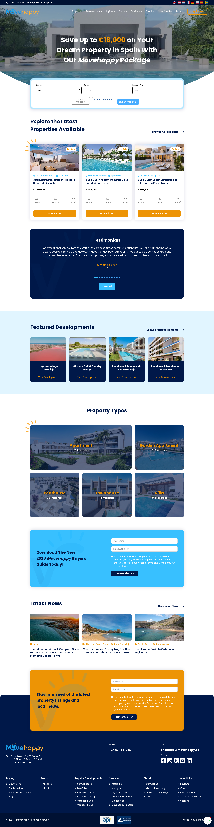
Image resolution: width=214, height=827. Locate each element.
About (149, 11)
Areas (122, 11)
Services (135, 11)
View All (107, 286)
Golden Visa (118, 800)
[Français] (188, 2)
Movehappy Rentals (122, 805)
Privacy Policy (121, 566)
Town (86, 85)
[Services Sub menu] (141, 11)
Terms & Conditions (190, 796)
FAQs (11, 796)
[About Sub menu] (153, 11)
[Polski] (197, 2)
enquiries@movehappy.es (41, 2)
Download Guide (125, 573)
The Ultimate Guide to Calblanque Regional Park (155, 650)
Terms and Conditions (158, 562)
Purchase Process (18, 788)
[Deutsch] (192, 2)
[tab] (96, 277)
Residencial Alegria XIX (89, 796)
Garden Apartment (159, 445)
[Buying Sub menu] (114, 11)
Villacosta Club (85, 805)
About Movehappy (155, 788)
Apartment (81, 445)
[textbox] (40, 90)
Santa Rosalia (84, 783)
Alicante (47, 783)
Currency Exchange (122, 796)
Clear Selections (103, 99)
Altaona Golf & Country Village (87, 367)
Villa (159, 493)
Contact (184, 788)
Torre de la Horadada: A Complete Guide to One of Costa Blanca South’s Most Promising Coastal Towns (54, 652)
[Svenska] (206, 2)
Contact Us (152, 783)
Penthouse (55, 493)
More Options (80, 100)
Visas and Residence (20, 792)
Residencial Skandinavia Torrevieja (165, 367)
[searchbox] (107, 90)
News (149, 796)
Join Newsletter (124, 716)
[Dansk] (179, 2)
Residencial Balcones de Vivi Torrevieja (126, 367)
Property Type (138, 85)
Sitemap (184, 800)
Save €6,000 (54, 213)
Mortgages (117, 788)
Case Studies (165, 11)
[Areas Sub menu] (126, 11)
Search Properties (128, 101)
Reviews (180, 11)
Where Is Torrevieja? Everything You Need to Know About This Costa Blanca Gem (107, 650)
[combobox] (59, 90)
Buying (109, 11)
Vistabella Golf (85, 800)
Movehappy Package (157, 792)
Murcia (46, 788)
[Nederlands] (184, 2)
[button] (208, 821)
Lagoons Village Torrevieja (48, 367)
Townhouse (107, 493)
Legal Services (119, 792)
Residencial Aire (85, 792)
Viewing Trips (16, 783)
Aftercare (117, 783)
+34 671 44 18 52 (16, 2)
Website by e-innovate (195, 819)
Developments (94, 11)
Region (39, 85)
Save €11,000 (159, 213)
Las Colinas (83, 788)
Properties (77, 11)
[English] (175, 2)
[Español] (201, 2)
